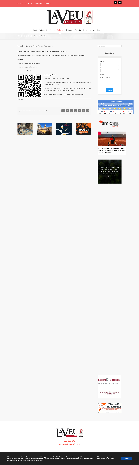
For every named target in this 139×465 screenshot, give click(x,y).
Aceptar (126, 459)
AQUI (29, 458)
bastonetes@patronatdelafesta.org (74, 94)
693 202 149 (69, 441)
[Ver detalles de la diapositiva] (110, 172)
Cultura (26, 99)
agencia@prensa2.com (43, 3)
